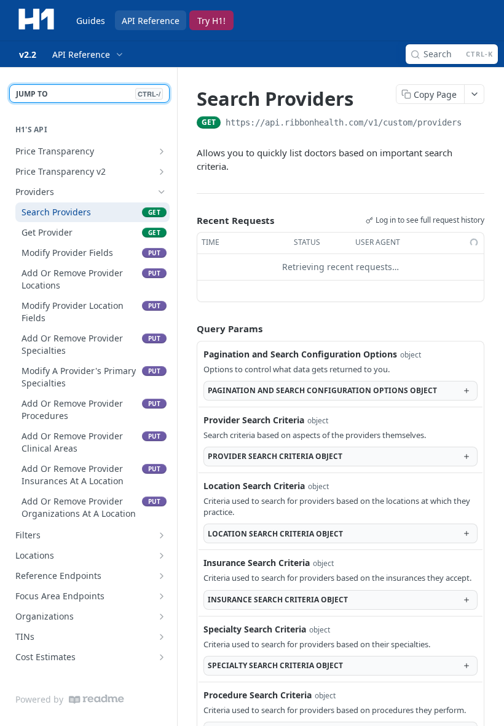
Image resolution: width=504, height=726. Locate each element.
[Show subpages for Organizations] (162, 616)
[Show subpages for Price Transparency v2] (162, 172)
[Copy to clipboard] (474, 123)
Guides (90, 20)
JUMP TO (88, 94)
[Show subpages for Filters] (162, 535)
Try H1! (211, 20)
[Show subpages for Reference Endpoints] (162, 576)
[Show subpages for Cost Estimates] (162, 657)
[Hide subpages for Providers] (162, 192)
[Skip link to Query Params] (188, 328)
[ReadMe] (96, 699)
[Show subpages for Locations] (162, 555)
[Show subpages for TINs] (162, 637)
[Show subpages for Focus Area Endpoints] (162, 596)
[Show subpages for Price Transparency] (162, 151)
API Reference (150, 20)
